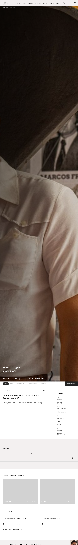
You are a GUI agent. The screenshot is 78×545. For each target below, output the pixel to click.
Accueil (4, 7)
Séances (11, 383)
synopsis (6, 383)
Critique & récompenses (32, 383)
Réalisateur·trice (43, 383)
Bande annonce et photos (20, 383)
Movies (7, 7)
